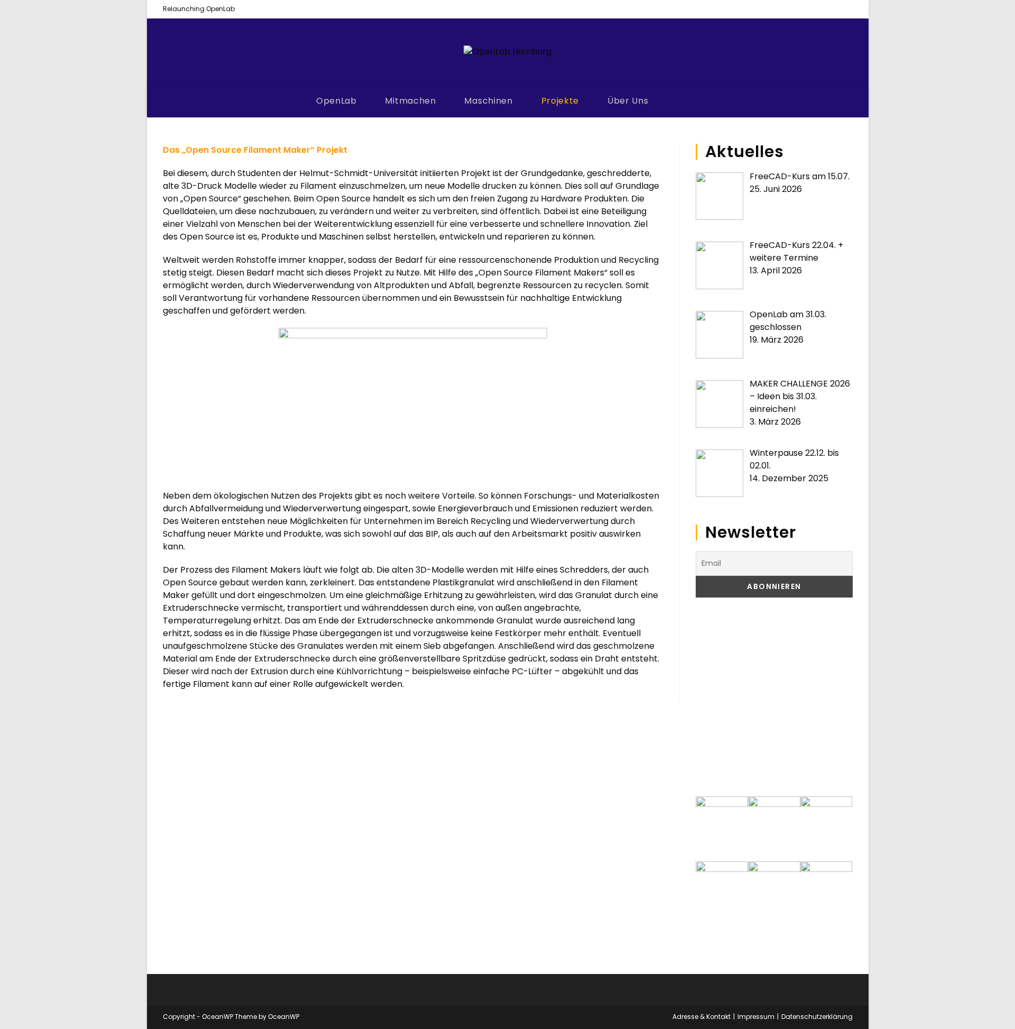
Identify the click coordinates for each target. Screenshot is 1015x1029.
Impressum (755, 1016)
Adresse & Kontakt (701, 1016)
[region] (774, 697)
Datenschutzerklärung (817, 1016)
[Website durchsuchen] (687, 101)
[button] (712, 696)
